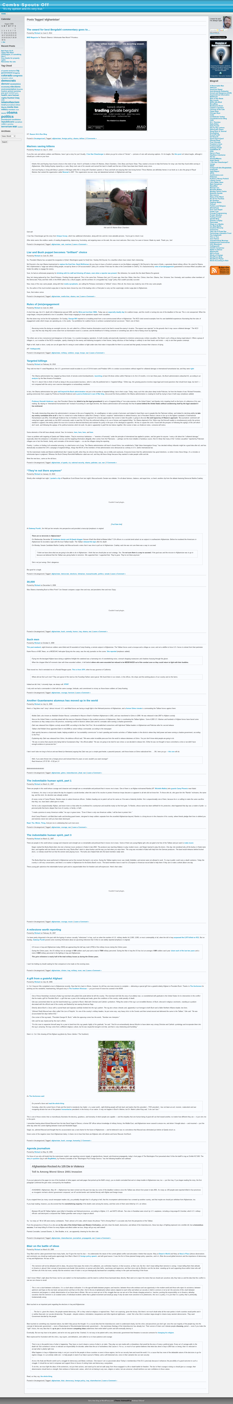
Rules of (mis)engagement (43, 304)
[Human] (221, 77)
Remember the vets (8, 62)
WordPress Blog (216, 257)
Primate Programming (218, 213)
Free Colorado (215, 142)
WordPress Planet (216, 259)
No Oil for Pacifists (217, 199)
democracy (70, 1381)
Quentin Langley (216, 220)
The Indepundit (215, 235)
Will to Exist (214, 253)
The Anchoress (195, 986)
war (14, 126)
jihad (80, 773)
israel (3, 105)
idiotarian (81, 574)
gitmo (63, 773)
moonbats (11, 109)
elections (15, 86)
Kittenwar (213, 177)
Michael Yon (214, 188)
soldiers (4, 124)
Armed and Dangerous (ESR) (221, 93)
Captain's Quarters (217, 108)
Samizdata (214, 222)
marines (68, 244)
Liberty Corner (215, 180)
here (75, 432)
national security (78, 463)
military (4, 109)
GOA (211, 151)
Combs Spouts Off (25, 4)
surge (77, 353)
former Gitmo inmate (134, 708)
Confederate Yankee (217, 117)
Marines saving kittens (41, 146)
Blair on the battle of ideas (43, 1246)
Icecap (212, 164)
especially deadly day (116, 312)
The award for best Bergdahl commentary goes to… (58, 29)
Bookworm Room (216, 106)
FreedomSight (215, 146)
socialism (18, 122)
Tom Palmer (214, 239)
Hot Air (212, 157)
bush (63, 631)
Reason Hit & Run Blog (38, 134)
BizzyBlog (214, 104)
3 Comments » (111, 463)
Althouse (213, 88)
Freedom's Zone (216, 144)
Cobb (212, 115)
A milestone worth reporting (44, 929)
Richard (37, 33)
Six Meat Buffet (215, 226)
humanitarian (67, 1109)
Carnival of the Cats (217, 109)
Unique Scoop (62, 236)
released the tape (89, 542)
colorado (6, 75)
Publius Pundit (215, 217)
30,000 (31, 581)
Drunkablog (214, 133)
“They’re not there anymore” (44, 470)
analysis (35, 378)
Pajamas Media (215, 202)
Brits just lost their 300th (88, 312)
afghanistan (56, 138)
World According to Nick (219, 261)
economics (15, 84)
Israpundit (214, 169)
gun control (10, 93)
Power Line (214, 211)
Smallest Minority (216, 228)
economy (5, 87)
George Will (72, 319)
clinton (63, 970)
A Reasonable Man (217, 86)
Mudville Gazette (216, 193)
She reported (111, 651)
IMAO (212, 166)
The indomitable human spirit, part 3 (49, 835)
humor (11, 97)
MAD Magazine (32, 37)
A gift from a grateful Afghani (44, 978)
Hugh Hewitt (214, 160)
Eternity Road (215, 140)
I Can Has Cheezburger (95, 154)
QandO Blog (214, 219)
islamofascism (10, 102)
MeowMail (213, 186)
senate (107, 574)
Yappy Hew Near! (7, 53)
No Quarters (214, 200)
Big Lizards (214, 100)
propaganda (86, 1238)
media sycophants (71, 284)
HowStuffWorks (215, 159)
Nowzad (66, 172)
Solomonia (214, 230)
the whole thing (46, 1376)
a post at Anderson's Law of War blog (90, 394)
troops (82, 353)
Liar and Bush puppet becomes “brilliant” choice (57, 252)
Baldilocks (214, 97)
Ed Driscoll (214, 137)
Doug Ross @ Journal (218, 131)
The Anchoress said (36, 1096)
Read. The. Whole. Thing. (36, 823)
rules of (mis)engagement (164, 266)
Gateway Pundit (216, 148)
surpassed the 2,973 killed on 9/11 (186, 937)
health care (6, 95)
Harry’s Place (184, 1254)
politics (7, 116)
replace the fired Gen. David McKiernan (74, 264)
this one (171, 752)
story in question (33, 1158)
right (192, 369)
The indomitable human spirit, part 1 (49, 780)
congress (17, 75)
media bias (12, 107)
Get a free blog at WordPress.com (101, 1401)
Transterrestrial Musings (219, 240)
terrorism (6, 126)
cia (69, 463)
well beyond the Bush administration (71, 392)
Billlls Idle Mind (216, 102)
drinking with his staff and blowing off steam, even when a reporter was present (87, 273)
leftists (18, 105)
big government (10, 72)
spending (10, 124)
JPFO (212, 173)
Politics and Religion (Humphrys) (218, 207)
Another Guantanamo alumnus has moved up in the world (62, 700)
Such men (33, 639)
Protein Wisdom (216, 215)
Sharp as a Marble (217, 224)
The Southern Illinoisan (78, 989)
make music (188, 843)
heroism (71, 693)
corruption (4, 78)
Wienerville (214, 251)
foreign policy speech (88, 1256)
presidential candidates (11, 119)
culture (10, 78)
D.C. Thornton (215, 122)
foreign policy (67, 138)
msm (17, 109)
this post (178, 154)
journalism (10, 105)
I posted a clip (55, 478)
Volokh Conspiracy (217, 248)
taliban (81, 138)
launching (98, 376)
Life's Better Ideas (216, 182)
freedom (4, 91)
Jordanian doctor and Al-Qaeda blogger (68, 539)
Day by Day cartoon (217, 128)
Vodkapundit (214, 246)
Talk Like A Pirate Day (218, 231)
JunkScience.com (216, 175)
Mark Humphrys (216, 184)
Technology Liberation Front (220, 233)
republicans (7, 121)
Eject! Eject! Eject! (217, 139)
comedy (69, 631)
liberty (4, 107)
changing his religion (166, 1333)
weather (20, 127)
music (3, 113)
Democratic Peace (216, 129)
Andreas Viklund (138, 1401)
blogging (16, 73)
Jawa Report (214, 171)
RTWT (66, 684)
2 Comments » (91, 138)
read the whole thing (56, 1103)
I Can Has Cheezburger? (219, 162)
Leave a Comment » (80, 244)
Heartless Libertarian (217, 155)
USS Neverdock (216, 244)
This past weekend (34, 647)
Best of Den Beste (216, 98)
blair (63, 1381)
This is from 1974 (78, 670)
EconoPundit (215, 135)
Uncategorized (39, 138)
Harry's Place (215, 153)
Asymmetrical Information (219, 95)
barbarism (12, 71)
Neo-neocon (214, 195)
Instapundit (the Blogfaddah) (220, 168)
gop (2, 93)
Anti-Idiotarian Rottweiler (219, 91)
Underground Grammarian (220, 242)
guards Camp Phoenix (179, 788)
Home (3, 14)
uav (99, 463)
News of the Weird (217, 197)
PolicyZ (213, 204)
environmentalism (8, 89)
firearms (20, 89)
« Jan (3, 42)
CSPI (212, 120)
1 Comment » (86, 1141)
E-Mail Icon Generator (215, 33)
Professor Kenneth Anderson (43, 401)
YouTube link (117, 524)
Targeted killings (37, 360)
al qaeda (4, 71)
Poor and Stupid (216, 210)
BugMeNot (52, 1158)
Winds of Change (216, 255)
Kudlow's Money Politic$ (219, 179)
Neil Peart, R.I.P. (7, 51)
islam (3, 100)
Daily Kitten (214, 124)
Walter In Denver (216, 250)
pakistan (94, 463)
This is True (214, 237)
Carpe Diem (214, 111)
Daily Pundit (214, 126)
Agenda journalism (38, 1148)
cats (62, 244)
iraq (17, 98)
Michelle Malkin (216, 189)
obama (12, 112)
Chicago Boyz (215, 113)
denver (5, 83)
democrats (8, 80)
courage (64, 693)
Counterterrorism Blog (218, 118)
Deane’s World (164, 1254)
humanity (76, 1141)
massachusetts (91, 574)
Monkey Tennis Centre (218, 191)
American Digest (216, 89)
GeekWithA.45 (215, 149)
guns (16, 93)
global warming (14, 91)
